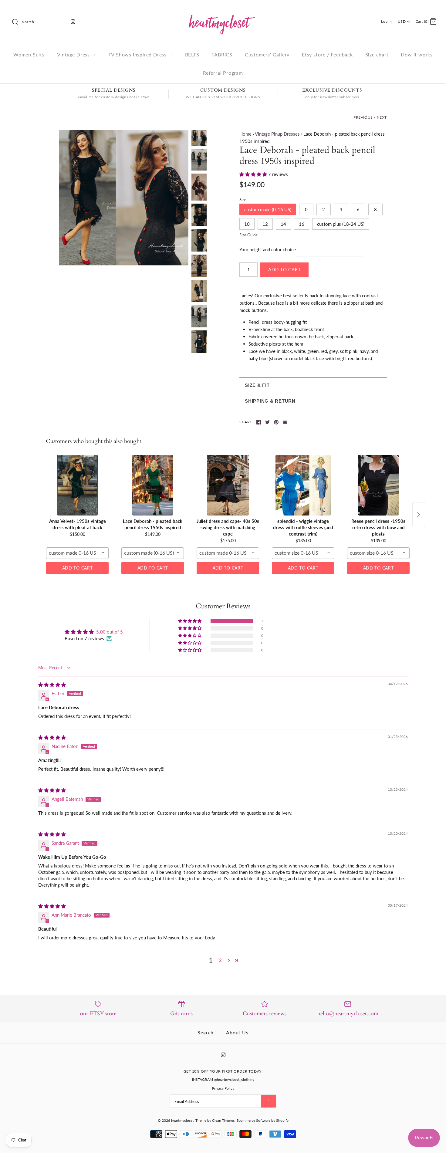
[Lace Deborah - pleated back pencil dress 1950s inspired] (199, 187)
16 (301, 224)
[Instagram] (73, 21)
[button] (253, 174)
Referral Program (223, 73)
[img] (52, 684)
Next (382, 117)
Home (245, 134)
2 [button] (220, 960)
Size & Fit (257, 385)
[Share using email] (285, 422)
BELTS (192, 54)
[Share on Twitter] (267, 422)
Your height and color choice (267, 249)
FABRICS (221, 54)
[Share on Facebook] (258, 422)
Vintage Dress (76, 54)
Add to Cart (77, 567)
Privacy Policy (223, 1088)
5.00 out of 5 (109, 631)
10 (247, 224)
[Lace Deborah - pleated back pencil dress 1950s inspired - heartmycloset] (123, 197)
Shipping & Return (270, 401)
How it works (417, 54)
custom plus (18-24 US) (340, 224)
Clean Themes (223, 1120)
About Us (237, 1032)
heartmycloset (182, 1120)
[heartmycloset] (223, 9)
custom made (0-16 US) (267, 209)
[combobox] (77, 553)
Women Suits (29, 54)
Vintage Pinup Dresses (277, 134)
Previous (363, 117)
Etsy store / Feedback (327, 54)
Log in (386, 21)
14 (283, 224)
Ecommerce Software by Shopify (262, 1120)
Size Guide (248, 235)
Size (242, 199)
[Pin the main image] (276, 422)
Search (206, 1032)
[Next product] (418, 514)
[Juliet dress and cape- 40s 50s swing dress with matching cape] (228, 485)
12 (265, 224)
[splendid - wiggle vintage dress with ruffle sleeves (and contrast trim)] (303, 485)
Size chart (377, 54)
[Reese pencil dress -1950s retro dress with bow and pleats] (378, 485)
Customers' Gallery (267, 54)
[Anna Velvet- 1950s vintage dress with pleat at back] (77, 485)
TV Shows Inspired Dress (140, 54)
